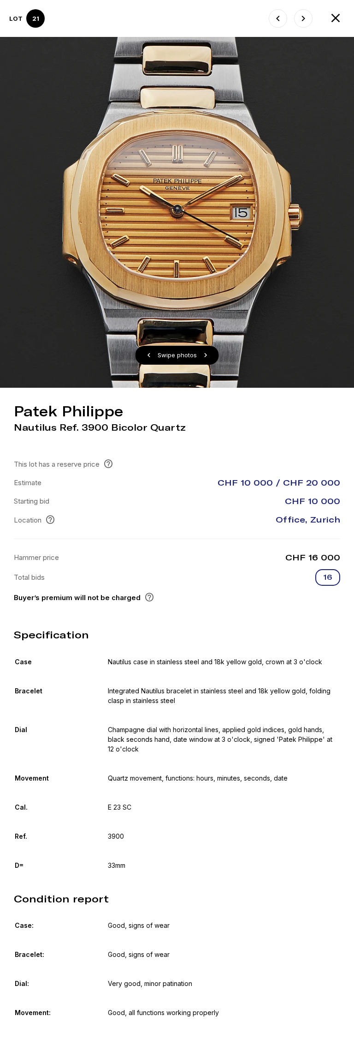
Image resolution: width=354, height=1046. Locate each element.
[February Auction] (335, 18)
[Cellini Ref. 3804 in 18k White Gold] (303, 18)
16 (327, 577)
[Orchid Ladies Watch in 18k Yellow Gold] (278, 18)
